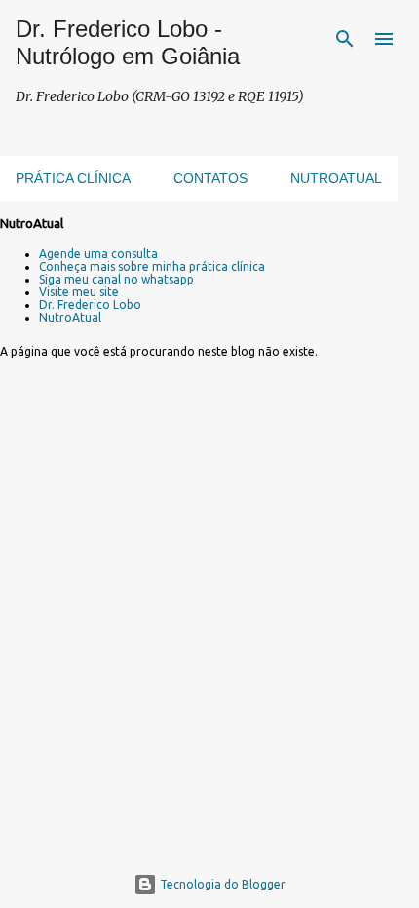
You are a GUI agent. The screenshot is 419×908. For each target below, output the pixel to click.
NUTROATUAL (336, 178)
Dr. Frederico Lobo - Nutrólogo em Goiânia (128, 42)
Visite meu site (79, 291)
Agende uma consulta (98, 253)
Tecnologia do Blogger (221, 884)
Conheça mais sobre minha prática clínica (152, 266)
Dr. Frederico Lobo (90, 304)
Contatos (210, 178)
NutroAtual (70, 317)
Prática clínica (73, 178)
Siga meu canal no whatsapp (116, 279)
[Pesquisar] (345, 39)
